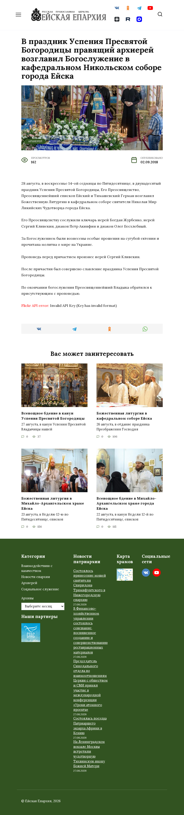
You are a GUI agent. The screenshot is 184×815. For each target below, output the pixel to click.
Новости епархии (35, 577)
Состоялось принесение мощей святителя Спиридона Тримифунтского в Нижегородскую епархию (89, 585)
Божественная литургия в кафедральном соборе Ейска (124, 415)
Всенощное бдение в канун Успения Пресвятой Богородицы (53, 415)
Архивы (27, 598)
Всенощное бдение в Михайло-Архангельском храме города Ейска (126, 503)
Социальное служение (40, 589)
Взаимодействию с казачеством (37, 568)
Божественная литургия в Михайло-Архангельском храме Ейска (52, 503)
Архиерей (35, 141)
